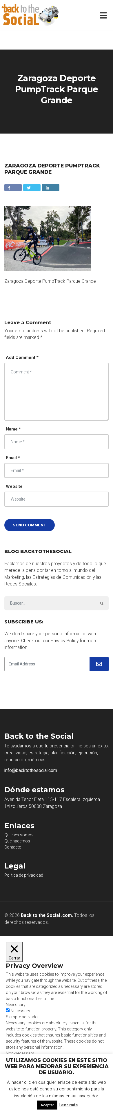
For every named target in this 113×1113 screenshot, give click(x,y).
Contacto (12, 847)
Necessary (20, 1010)
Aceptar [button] (47, 1105)
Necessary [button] (15, 1004)
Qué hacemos (17, 841)
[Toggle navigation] (104, 15)
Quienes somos (19, 835)
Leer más (68, 1104)
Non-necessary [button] (20, 1053)
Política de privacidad (23, 875)
